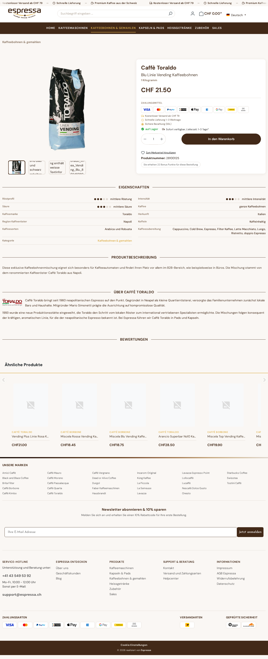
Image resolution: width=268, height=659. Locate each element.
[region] (67, 116)
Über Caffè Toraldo (134, 292)
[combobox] (111, 13)
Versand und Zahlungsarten (182, 573)
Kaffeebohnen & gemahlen (115, 240)
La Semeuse (144, 488)
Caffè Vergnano (101, 473)
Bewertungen (134, 339)
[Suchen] (170, 13)
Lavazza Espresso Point (196, 473)
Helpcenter (171, 578)
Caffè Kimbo (9, 493)
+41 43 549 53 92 (16, 575)
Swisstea (232, 478)
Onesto (186, 493)
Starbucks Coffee (237, 473)
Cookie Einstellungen (134, 645)
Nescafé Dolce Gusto (194, 488)
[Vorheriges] (5, 108)
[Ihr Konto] (192, 13)
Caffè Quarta (54, 488)
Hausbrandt (99, 493)
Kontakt (168, 568)
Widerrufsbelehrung (231, 578)
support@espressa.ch (21, 594)
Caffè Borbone (10, 488)
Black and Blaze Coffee (15, 478)
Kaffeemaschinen (121, 568)
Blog (59, 578)
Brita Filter (8, 483)
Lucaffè (186, 483)
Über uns (62, 568)
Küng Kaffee (144, 478)
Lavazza (141, 493)
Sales (113, 594)
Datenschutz (225, 584)
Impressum (224, 568)
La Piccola (143, 483)
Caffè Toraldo (55, 493)
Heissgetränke (119, 584)
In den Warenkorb (221, 139)
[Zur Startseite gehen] (24, 13)
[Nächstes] (128, 108)
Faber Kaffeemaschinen (105, 488)
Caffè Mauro (54, 473)
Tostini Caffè (234, 483)
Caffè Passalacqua (58, 483)
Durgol (96, 483)
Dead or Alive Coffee (104, 478)
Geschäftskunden (68, 573)
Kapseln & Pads (120, 573)
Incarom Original (146, 473)
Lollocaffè (187, 478)
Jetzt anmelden (250, 532)
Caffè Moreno (55, 478)
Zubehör (115, 589)
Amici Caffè (9, 473)
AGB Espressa (226, 573)
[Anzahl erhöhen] (162, 139)
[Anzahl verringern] (145, 139)
